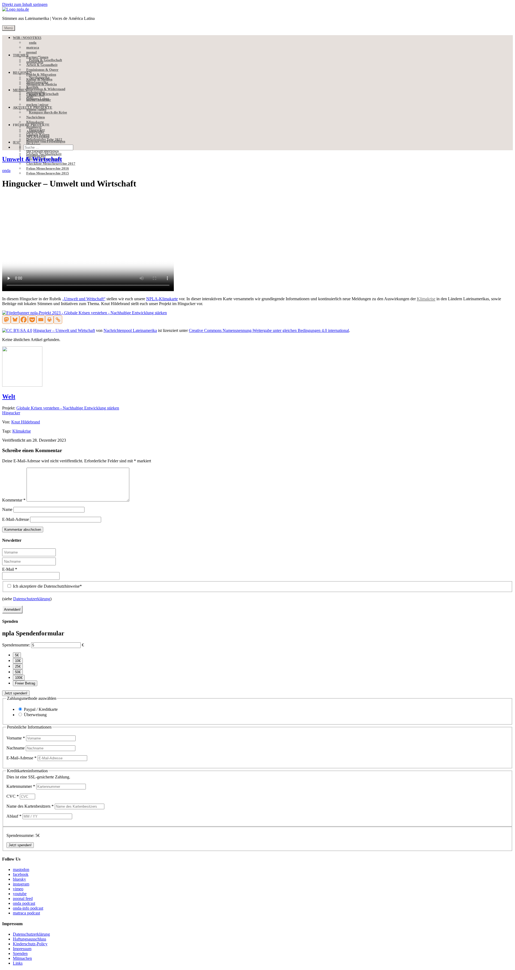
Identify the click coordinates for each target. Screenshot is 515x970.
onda (6, 170)
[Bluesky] (15, 319)
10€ (18, 661)
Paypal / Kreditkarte (41, 709)
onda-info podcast (28, 908)
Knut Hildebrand (25, 422)
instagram (21, 884)
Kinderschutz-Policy (30, 944)
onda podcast (24, 903)
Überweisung (35, 714)
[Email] (40, 319)
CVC (12, 796)
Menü (8, 28)
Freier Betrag (25, 683)
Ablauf (13, 816)
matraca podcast (26, 913)
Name (7, 509)
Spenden (20, 953)
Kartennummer (20, 786)
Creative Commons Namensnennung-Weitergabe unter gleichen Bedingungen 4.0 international (269, 330)
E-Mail (9, 569)
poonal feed (23, 898)
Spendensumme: (16, 645)
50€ (18, 672)
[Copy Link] (58, 319)
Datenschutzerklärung (31, 598)
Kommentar (13, 500)
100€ (19, 678)
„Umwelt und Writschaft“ (83, 299)
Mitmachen (22, 958)
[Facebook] (23, 319)
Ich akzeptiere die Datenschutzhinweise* (47, 586)
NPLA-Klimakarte (162, 299)
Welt (8, 396)
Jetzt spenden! (15, 693)
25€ (18, 666)
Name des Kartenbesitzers (30, 806)
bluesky (19, 879)
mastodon (21, 869)
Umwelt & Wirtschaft (32, 159)
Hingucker (11, 413)
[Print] (49, 319)
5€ (17, 655)
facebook (20, 874)
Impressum (22, 948)
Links (18, 963)
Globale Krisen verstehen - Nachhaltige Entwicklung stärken (67, 408)
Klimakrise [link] (426, 299)
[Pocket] (32, 319)
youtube (20, 893)
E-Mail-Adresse (15, 519)
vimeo (18, 889)
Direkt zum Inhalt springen (24, 4)
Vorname (15, 738)
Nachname (16, 748)
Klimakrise (21, 431)
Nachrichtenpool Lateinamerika (130, 330)
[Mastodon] (6, 319)
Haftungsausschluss (29, 939)
